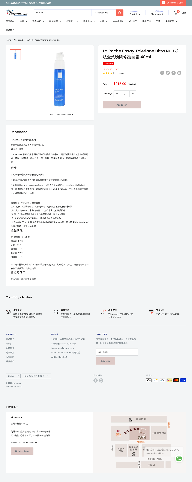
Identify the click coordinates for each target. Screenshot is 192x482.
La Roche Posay (110, 69)
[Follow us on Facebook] (95, 380)
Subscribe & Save (175, 3)
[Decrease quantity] (117, 93)
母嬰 (102, 21)
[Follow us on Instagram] (101, 380)
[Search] (119, 12)
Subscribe (105, 361)
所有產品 (10, 21)
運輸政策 (10, 348)
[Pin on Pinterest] (168, 73)
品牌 (158, 21)
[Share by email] (179, 73)
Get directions (22, 451)
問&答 (9, 343)
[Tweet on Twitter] (173, 73)
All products (19, 40)
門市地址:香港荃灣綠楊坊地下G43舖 (68, 339)
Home (8, 40)
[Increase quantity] (133, 93)
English (11, 376)
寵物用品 (133, 21)
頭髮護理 (53, 21)
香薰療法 (70, 21)
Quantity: (107, 93)
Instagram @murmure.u (62, 348)
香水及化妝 (118, 21)
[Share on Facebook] (162, 73)
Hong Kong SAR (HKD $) (34, 376)
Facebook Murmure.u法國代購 (65, 352)
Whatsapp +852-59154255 (63, 343)
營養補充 (36, 21)
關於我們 (10, 30)
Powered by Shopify (14, 386)
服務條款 (10, 357)
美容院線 (146, 21)
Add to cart (122, 104)
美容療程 (169, 21)
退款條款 (10, 361)
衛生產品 (87, 21)
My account (157, 14)
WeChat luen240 (59, 357)
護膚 (22, 21)
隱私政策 (10, 352)
